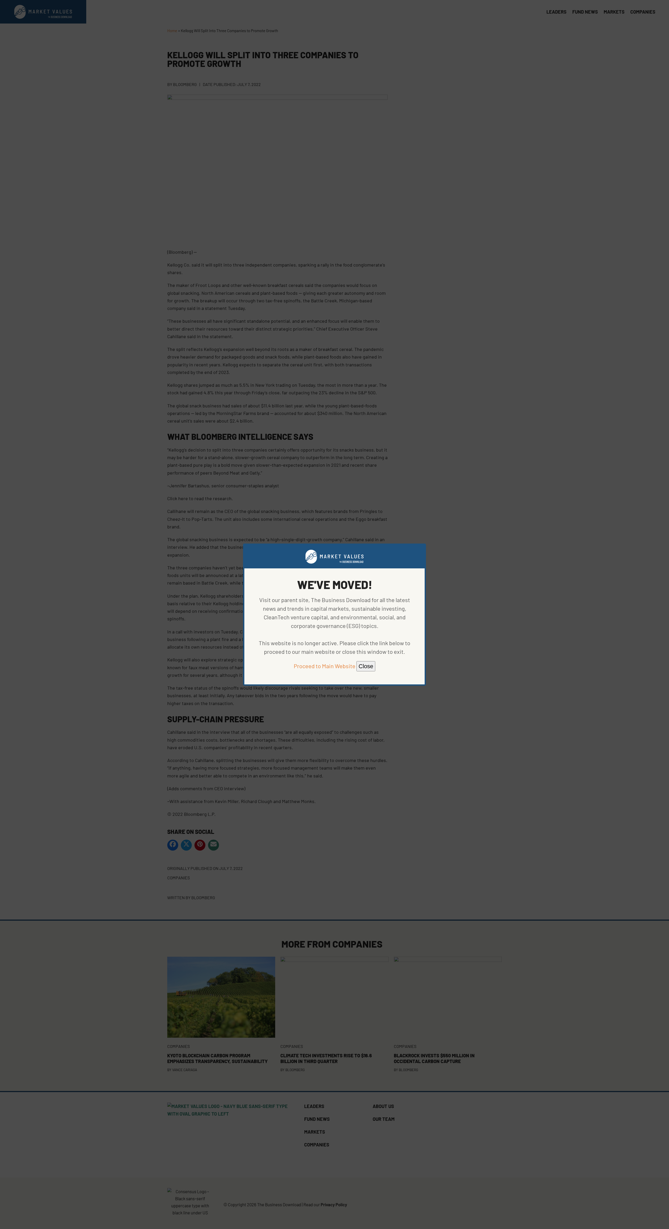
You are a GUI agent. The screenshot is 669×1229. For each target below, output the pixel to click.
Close (366, 666)
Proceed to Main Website (324, 665)
